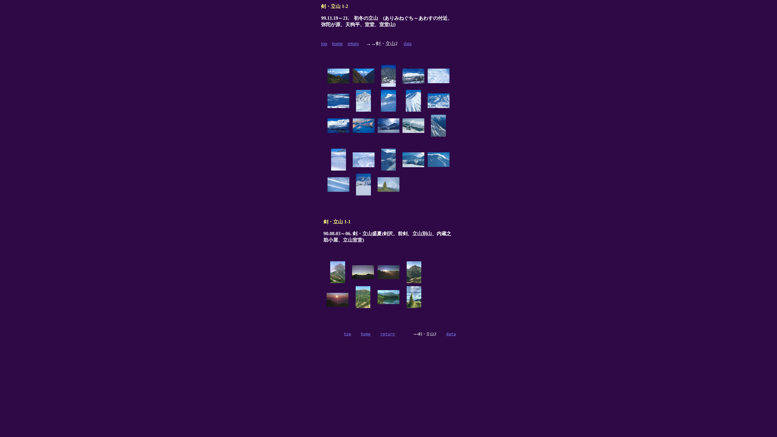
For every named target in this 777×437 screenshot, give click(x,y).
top (324, 43)
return (353, 43)
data (408, 43)
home (337, 43)
